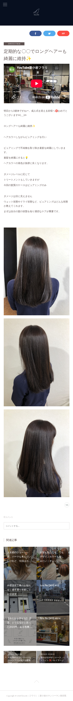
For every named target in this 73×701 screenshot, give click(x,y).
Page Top (36, 682)
